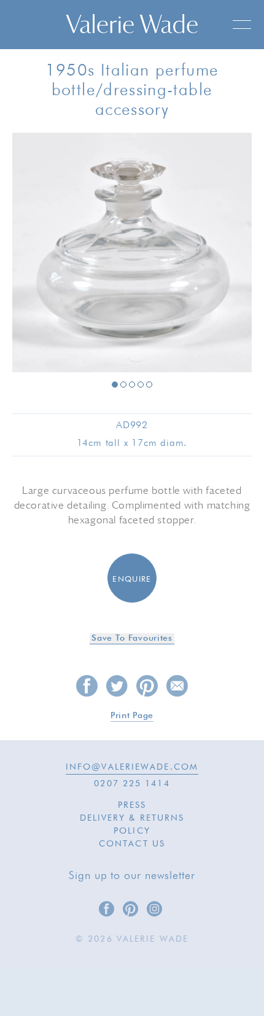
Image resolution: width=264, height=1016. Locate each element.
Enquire (131, 580)
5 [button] (149, 384)
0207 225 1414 (131, 784)
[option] (132, 253)
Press (132, 805)
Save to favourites (132, 638)
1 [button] (115, 384)
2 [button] (123, 384)
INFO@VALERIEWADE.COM (132, 767)
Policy (132, 831)
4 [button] (141, 384)
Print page (132, 715)
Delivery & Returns (132, 818)
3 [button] (132, 384)
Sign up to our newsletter (132, 875)
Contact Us (132, 844)
